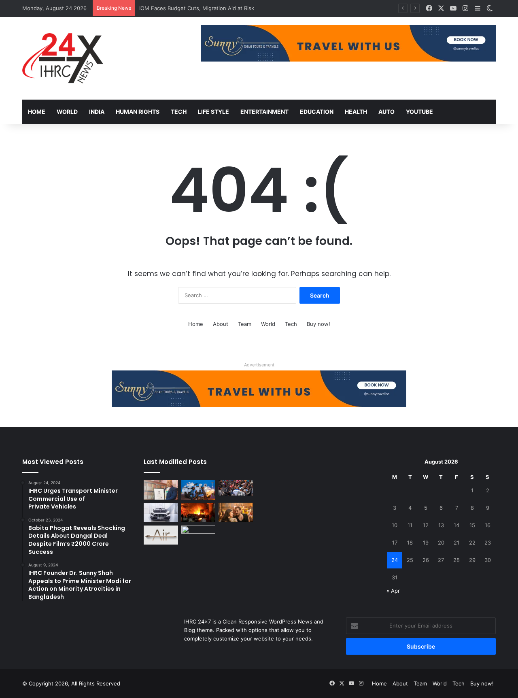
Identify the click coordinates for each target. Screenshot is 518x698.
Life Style (213, 111)
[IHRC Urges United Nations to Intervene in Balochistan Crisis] (198, 490)
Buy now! (318, 324)
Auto (386, 111)
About (220, 324)
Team (244, 324)
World (67, 111)
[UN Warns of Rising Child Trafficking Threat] (198, 535)
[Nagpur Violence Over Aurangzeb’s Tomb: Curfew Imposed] (198, 512)
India (96, 111)
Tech (179, 111)
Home (36, 111)
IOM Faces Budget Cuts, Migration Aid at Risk (196, 8)
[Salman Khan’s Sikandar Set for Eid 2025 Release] (236, 512)
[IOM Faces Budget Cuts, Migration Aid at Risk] (236, 488)
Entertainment (264, 111)
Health (356, 111)
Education (316, 111)
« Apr (393, 590)
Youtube (419, 111)
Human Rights (137, 111)
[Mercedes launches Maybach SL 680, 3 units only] (161, 512)
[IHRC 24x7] (62, 58)
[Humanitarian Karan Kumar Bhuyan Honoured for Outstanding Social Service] (161, 490)
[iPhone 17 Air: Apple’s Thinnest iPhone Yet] (161, 535)
